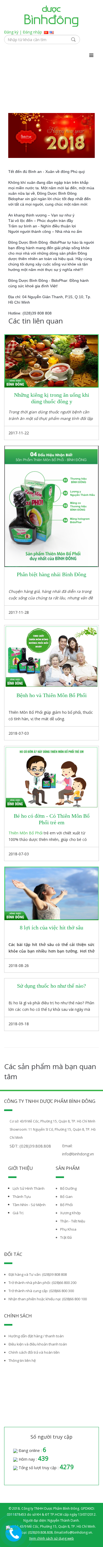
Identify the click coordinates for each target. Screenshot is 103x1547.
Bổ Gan (66, 1196)
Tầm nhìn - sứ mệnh (29, 1204)
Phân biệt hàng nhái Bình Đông (51, 574)
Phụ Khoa (68, 1229)
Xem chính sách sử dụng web (51, 1538)
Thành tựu (22, 1196)
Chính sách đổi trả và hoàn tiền (34, 1352)
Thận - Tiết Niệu (72, 1221)
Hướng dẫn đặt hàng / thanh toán (36, 1336)
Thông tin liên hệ (22, 1360)
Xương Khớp (70, 1212)
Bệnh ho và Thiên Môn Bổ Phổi (51, 695)
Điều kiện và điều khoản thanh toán (38, 1344)
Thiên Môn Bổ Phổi (26, 832)
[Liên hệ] (14, 1531)
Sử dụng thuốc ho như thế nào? (51, 986)
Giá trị (18, 1212)
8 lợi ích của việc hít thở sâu (51, 927)
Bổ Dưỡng (68, 1188)
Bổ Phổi (66, 1204)
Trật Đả (66, 1237)
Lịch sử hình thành (28, 1188)
